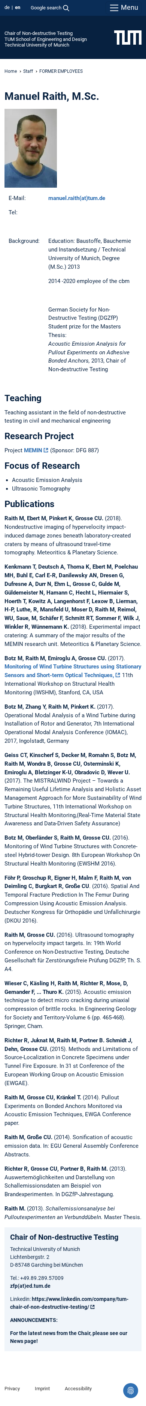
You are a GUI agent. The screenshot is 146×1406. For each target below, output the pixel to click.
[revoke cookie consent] (130, 1390)
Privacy (12, 1388)
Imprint (42, 1388)
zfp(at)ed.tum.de (30, 1286)
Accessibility (78, 1388)
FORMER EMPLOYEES (61, 71)
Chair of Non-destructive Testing (38, 33)
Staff (28, 71)
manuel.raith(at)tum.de (76, 198)
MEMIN (33, 450)
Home (10, 71)
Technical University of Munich (36, 45)
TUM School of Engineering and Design (45, 39)
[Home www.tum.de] (128, 37)
